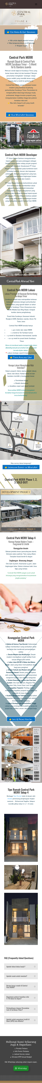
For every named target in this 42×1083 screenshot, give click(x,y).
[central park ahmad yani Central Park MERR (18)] (21, 284)
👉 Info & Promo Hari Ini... (21, 719)
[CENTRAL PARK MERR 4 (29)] (21, 782)
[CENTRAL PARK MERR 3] (21, 532)
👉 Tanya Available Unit (21, 357)
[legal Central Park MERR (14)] (21, 631)
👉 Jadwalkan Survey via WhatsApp (21, 467)
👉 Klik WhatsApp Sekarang (21, 115)
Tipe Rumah (17, 796)
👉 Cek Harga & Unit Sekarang (21, 32)
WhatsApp (22, 1068)
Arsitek (10, 799)
